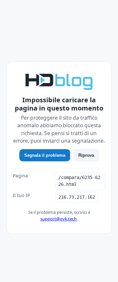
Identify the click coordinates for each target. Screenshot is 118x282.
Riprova (86, 155)
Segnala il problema (44, 155)
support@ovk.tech (58, 219)
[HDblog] (59, 81)
